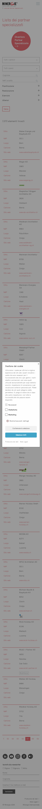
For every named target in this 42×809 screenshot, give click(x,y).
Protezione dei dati (11, 442)
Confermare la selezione (21, 428)
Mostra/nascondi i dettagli (19, 420)
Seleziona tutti (21, 435)
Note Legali (24, 442)
